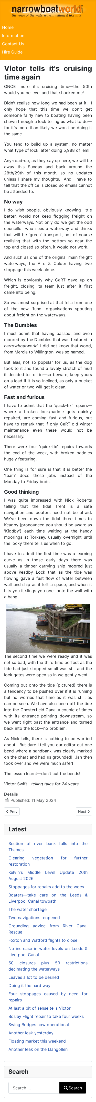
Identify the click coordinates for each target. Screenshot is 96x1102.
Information (13, 35)
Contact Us (13, 43)
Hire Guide (12, 52)
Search (75, 1087)
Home (8, 27)
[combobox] (34, 1088)
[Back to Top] (87, 1092)
